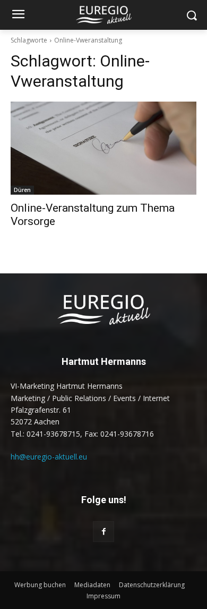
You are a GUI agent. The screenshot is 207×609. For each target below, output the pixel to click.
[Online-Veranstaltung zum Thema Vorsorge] (103, 148)
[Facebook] (103, 531)
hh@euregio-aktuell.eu (49, 457)
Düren (22, 190)
